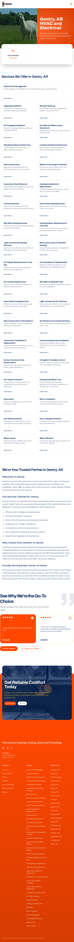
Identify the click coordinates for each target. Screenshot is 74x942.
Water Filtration (31, 926)
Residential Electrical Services (35, 777)
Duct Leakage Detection (34, 918)
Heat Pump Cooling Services (35, 854)
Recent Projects (7, 773)
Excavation (29, 907)
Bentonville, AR (55, 829)
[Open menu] (71, 4)
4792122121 (13, 58)
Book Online (50, 4)
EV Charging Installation (34, 784)
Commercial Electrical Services (36, 781)
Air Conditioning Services (34, 822)
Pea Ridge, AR (55, 770)
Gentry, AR (54, 788)
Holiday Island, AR (56, 836)
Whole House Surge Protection (36, 798)
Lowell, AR (54, 810)
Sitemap (4, 792)
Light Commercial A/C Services (36, 867)
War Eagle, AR (55, 840)
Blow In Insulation (32, 911)
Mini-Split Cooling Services (34, 838)
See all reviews (9, 649)
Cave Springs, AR (56, 777)
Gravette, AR (55, 792)
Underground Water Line (34, 904)
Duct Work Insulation (33, 915)
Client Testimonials (8, 784)
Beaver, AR (54, 844)
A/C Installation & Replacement (36, 863)
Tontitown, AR (55, 833)
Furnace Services (31, 815)
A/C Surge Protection (33, 896)
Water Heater (30, 922)
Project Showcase (8, 788)
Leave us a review (31, 649)
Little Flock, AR (55, 781)
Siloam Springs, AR (56, 818)
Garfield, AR (54, 822)
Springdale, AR (55, 814)
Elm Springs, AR (56, 825)
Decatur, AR (54, 784)
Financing (5, 781)
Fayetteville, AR (55, 803)
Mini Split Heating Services (34, 819)
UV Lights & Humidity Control (35, 892)
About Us (5, 770)
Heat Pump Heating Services (35, 805)
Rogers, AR (54, 773)
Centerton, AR (55, 796)
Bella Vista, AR (55, 807)
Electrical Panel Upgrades (34, 770)
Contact (4, 777)
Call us (64, 4)
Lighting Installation (32, 773)
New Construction (32, 794)
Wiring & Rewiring (32, 900)
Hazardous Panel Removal (34, 802)
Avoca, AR (54, 799)
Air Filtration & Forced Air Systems (37, 877)
